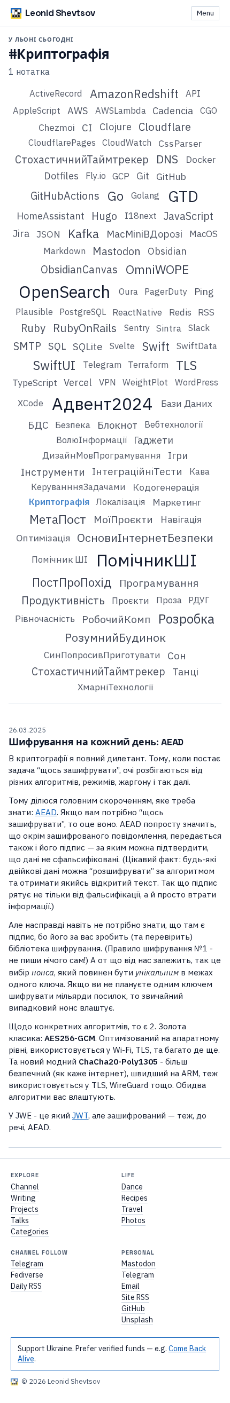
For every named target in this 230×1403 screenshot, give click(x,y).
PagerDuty (165, 291)
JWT (80, 1115)
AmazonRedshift (134, 93)
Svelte (122, 346)
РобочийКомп (116, 619)
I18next (141, 216)
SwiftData (197, 346)
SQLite (88, 346)
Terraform (148, 365)
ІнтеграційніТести (137, 471)
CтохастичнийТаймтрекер (82, 159)
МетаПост (57, 519)
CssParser (180, 143)
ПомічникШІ (146, 560)
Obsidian (167, 251)
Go (116, 195)
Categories (30, 1231)
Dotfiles (61, 175)
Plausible (34, 312)
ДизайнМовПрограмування (101, 455)
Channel (25, 1187)
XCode (30, 403)
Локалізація (120, 502)
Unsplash (137, 1320)
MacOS (203, 234)
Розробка (186, 618)
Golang (145, 195)
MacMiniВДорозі (144, 233)
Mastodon (117, 251)
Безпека (72, 425)
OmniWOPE (157, 269)
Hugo (104, 216)
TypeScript (34, 383)
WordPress (196, 382)
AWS (77, 110)
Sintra (168, 328)
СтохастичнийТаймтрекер (98, 671)
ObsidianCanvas (79, 269)
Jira (21, 233)
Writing (23, 1198)
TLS (186, 365)
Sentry (137, 328)
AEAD (46, 812)
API (193, 93)
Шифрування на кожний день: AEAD (96, 742)
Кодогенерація (166, 487)
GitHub (171, 176)
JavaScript (188, 216)
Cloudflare (165, 127)
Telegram (102, 365)
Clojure (115, 126)
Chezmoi (57, 127)
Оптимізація (43, 538)
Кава (199, 471)
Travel (132, 1209)
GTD (183, 196)
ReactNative (137, 312)
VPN (107, 382)
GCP (120, 176)
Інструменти (53, 471)
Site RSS (135, 1297)
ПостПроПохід (72, 582)
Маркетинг (176, 502)
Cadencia (172, 110)
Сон (176, 655)
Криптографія (59, 502)
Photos (133, 1220)
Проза (169, 600)
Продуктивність (63, 600)
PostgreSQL (82, 312)
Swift (156, 346)
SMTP (27, 346)
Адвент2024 (102, 403)
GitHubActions (64, 195)
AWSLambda (120, 110)
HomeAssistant (51, 215)
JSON (48, 234)
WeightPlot (145, 382)
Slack (199, 328)
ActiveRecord (55, 93)
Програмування (158, 582)
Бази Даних (186, 403)
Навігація (181, 519)
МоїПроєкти (123, 519)
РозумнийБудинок (115, 637)
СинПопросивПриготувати (102, 655)
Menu (205, 13)
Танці (185, 671)
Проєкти (130, 600)
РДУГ (198, 600)
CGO (208, 110)
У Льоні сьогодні (41, 39)
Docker (201, 159)
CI (87, 127)
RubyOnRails (85, 328)
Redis (180, 312)
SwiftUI (54, 365)
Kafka (83, 233)
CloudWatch (126, 142)
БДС (38, 425)
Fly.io (96, 176)
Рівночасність (45, 619)
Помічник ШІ (60, 559)
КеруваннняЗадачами (78, 487)
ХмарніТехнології (115, 687)
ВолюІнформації (91, 440)
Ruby (33, 328)
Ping (203, 291)
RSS (206, 312)
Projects (25, 1209)
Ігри (178, 455)
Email (130, 1286)
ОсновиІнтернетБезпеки (145, 537)
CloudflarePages (62, 142)
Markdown (64, 251)
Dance (132, 1187)
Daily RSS (26, 1286)
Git (142, 175)
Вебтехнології (173, 424)
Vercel (78, 382)
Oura (128, 291)
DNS (167, 159)
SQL (57, 346)
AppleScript (36, 110)
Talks (20, 1220)
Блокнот (117, 425)
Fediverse (27, 1275)
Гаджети (153, 439)
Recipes (134, 1198)
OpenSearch (64, 292)
